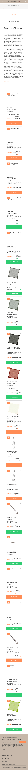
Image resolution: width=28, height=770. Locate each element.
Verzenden (22, 742)
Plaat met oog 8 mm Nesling (13, 616)
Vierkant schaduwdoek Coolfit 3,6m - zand (13, 177)
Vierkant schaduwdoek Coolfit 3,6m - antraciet (11, 281)
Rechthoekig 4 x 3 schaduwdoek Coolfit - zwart (12, 680)
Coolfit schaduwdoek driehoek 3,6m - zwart (14, 108)
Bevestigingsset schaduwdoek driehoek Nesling (12, 451)
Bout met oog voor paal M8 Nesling (13, 551)
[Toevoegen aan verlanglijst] (19, 94)
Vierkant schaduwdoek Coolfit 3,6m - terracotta (11, 247)
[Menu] (2, 2)
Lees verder (6, 81)
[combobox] (14, 5)
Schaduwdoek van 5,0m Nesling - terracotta (13, 382)
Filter (15, 14)
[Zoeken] (2, 5)
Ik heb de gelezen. (11, 746)
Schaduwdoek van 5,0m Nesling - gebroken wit (13, 417)
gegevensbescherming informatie (11, 746)
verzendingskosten (17, 767)
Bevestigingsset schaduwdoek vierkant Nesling (12, 485)
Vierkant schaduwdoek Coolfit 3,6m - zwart (13, 212)
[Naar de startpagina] (14, 1)
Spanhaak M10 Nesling (11, 518)
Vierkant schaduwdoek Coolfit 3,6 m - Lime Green (13, 715)
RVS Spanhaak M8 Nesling (12, 648)
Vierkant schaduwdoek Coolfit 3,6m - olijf (13, 313)
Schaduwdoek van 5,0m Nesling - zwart (13, 348)
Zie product (14, 123)
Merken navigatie (15, 21)
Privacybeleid (4, 745)
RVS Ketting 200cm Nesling (12, 583)
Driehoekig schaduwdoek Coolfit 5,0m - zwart (13, 143)
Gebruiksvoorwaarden (12, 745)
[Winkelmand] (25, 2)
